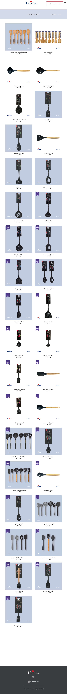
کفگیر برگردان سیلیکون (48, 254)
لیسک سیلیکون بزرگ (18, 322)
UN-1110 (18, 54)
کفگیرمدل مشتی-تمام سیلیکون (19, 119)
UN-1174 (18, 189)
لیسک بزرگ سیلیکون (48, 119)
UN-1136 (48, 290)
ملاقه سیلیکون (19, 187)
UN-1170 (18, 492)
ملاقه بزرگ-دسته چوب (19, 86)
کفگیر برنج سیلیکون (18, 220)
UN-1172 (18, 526)
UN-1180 (48, 526)
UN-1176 (48, 189)
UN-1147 (48, 391)
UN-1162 (18, 458)
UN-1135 (18, 290)
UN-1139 (18, 357)
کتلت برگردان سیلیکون (48, 187)
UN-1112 (48, 54)
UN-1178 (18, 222)
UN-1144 (18, 121)
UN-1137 (18, 323)
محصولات (53, 14)
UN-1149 (48, 424)
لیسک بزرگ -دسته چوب (48, 389)
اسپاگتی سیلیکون (19, 524)
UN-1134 (48, 256)
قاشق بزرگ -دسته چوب (48, 423)
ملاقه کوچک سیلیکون (48, 355)
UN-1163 (48, 121)
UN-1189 (18, 627)
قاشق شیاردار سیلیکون (19, 153)
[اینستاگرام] (33, 677)
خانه (60, 14)
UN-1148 (18, 424)
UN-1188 (48, 593)
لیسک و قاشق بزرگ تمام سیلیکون (18, 557)
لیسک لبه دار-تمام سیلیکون (19, 389)
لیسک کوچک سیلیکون (19, 625)
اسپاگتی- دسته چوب (48, 490)
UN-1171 (48, 492)
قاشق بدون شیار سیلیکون (48, 456)
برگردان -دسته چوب (48, 153)
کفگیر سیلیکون (18, 288)
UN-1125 (48, 222)
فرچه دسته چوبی (19, 591)
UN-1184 (48, 559)
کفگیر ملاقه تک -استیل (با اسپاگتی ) (19, 456)
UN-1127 (18, 256)
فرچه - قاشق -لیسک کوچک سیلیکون (48, 557)
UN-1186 (18, 593)
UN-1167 (48, 458)
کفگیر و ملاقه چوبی (48, 52)
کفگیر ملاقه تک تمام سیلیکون (48, 524)
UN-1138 (48, 323)
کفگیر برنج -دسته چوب (48, 86)
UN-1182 (18, 559)
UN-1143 (48, 88)
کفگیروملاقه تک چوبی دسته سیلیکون (18, 52)
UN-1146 (18, 391)
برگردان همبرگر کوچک (19, 355)
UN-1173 (48, 155)
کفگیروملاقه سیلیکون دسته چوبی (18, 490)
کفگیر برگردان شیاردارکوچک (19, 423)
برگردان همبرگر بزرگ (48, 322)
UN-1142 (48, 357)
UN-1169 (18, 155)
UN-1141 (18, 88)
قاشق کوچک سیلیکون (48, 591)
